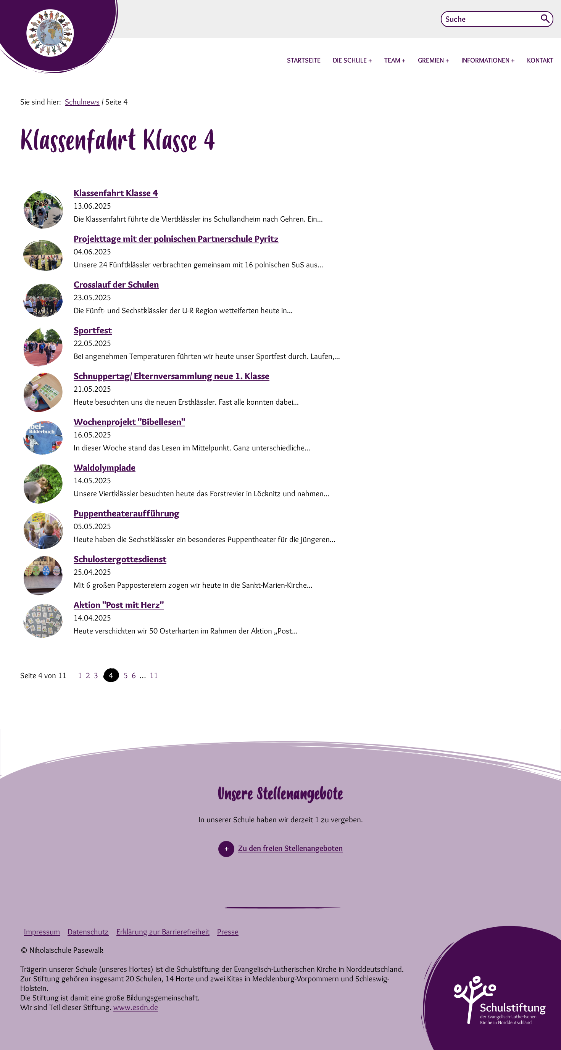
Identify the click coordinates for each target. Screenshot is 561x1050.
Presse (228, 931)
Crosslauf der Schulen (116, 284)
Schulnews (82, 101)
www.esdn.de (135, 1007)
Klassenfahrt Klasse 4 (116, 192)
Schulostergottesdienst (120, 558)
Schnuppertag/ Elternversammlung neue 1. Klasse (171, 375)
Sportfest (93, 330)
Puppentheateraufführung (126, 513)
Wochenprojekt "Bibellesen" (129, 421)
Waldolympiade (104, 467)
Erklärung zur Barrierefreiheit (163, 931)
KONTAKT (540, 60)
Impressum (42, 931)
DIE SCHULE (350, 60)
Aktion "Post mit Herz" (119, 604)
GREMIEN (431, 60)
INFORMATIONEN (486, 60)
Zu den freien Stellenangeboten (290, 848)
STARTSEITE (304, 60)
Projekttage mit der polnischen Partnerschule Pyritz (176, 238)
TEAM (393, 60)
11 (154, 675)
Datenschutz (88, 931)
